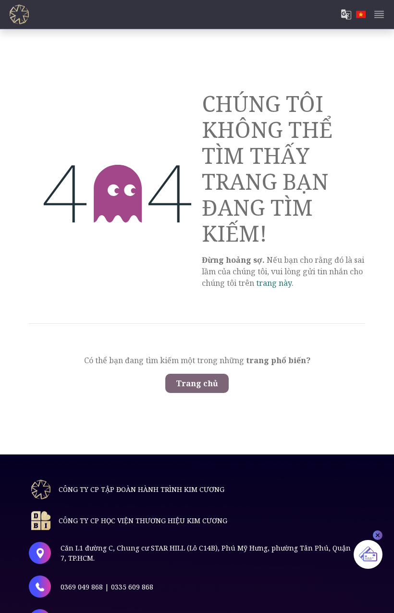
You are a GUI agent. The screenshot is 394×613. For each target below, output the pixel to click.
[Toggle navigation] (379, 14)
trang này (274, 283)
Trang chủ (197, 383)
